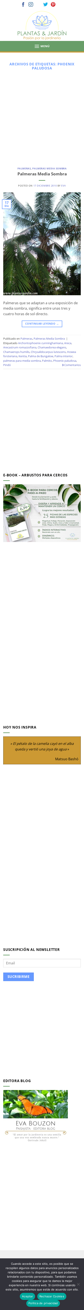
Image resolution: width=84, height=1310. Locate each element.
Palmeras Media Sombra (49, 168)
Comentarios (71, 365)
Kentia (23, 356)
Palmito (47, 361)
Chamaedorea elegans (52, 347)
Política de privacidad (43, 1303)
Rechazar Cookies (51, 1296)
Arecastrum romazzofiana (19, 347)
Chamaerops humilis (16, 352)
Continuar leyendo (42, 323)
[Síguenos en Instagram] (30, 5)
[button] (42, 46)
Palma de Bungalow (40, 356)
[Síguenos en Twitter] (45, 5)
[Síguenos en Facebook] (23, 5)
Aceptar (27, 1296)
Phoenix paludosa (64, 361)
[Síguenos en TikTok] (38, 5)
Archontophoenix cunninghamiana (40, 343)
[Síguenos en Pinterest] (53, 5)
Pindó (7, 365)
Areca (67, 343)
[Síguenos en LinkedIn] (60, 5)
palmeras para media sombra (22, 361)
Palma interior (63, 356)
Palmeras (24, 168)
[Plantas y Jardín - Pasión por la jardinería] (42, 25)
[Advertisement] (42, 117)
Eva (63, 185)
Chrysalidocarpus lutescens (48, 352)
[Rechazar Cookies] (78, 1285)
